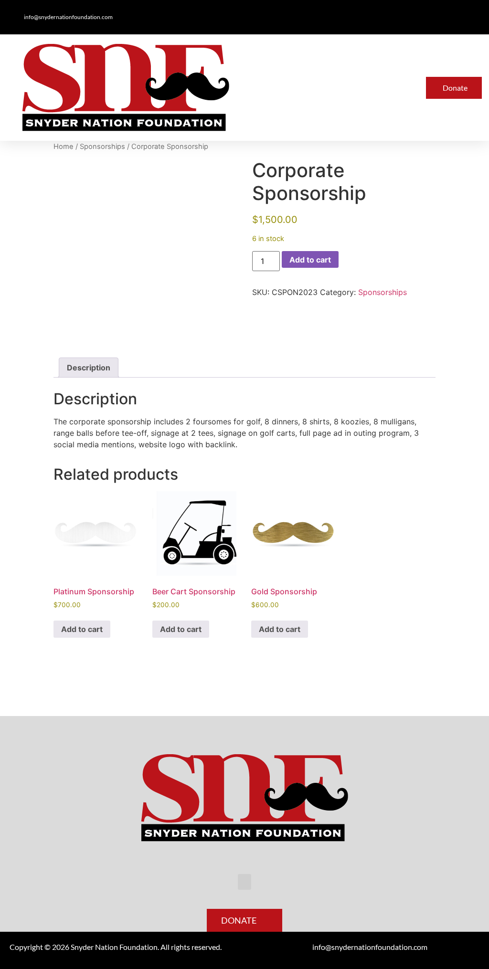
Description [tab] (88, 367)
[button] (309, 87)
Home (63, 146)
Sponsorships (102, 146)
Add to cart (310, 259)
